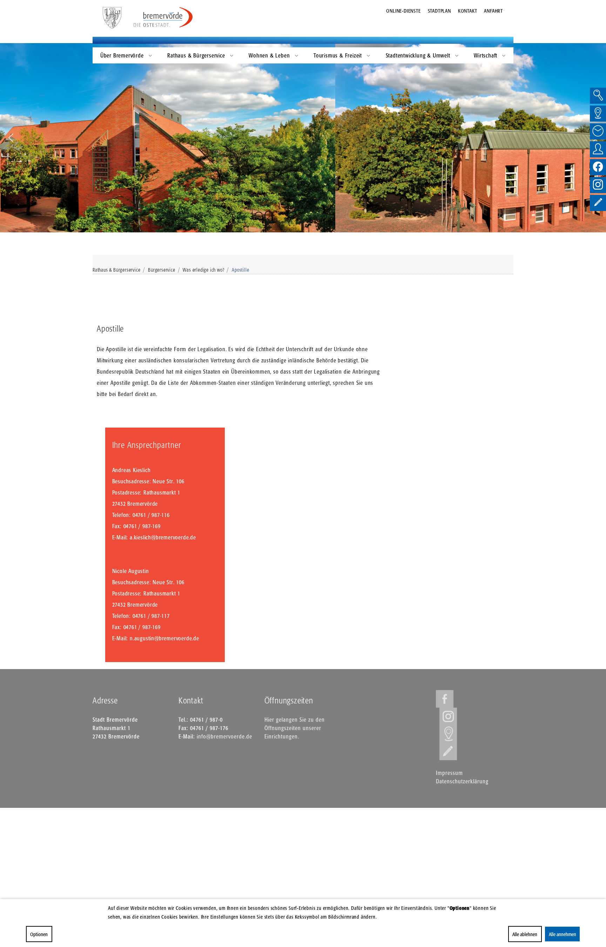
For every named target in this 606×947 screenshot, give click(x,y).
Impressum (449, 772)
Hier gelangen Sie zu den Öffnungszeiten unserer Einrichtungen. (294, 728)
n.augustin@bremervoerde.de (164, 638)
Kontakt (467, 11)
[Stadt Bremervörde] (163, 17)
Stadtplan (439, 11)
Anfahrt (493, 11)
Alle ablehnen (524, 934)
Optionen (39, 934)
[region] (303, 137)
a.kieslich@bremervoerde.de (163, 537)
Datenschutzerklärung (462, 781)
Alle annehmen (562, 934)
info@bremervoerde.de (224, 736)
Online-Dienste (403, 11)
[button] (10, 137)
